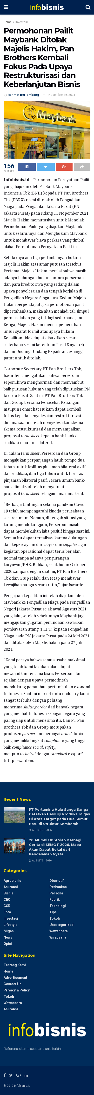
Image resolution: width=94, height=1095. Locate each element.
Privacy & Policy (17, 990)
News (8, 937)
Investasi (21, 22)
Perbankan (58, 887)
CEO (7, 899)
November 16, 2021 (61, 95)
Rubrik (54, 899)
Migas (9, 931)
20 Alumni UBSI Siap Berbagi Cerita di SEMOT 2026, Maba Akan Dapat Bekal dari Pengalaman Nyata (55, 847)
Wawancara (58, 931)
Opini (8, 944)
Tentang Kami (15, 965)
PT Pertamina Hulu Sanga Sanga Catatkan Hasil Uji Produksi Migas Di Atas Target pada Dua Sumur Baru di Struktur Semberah (59, 816)
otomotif (56, 881)
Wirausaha (57, 937)
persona (56, 893)
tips (53, 912)
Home (8, 22)
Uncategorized (61, 925)
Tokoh (54, 918)
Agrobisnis (12, 881)
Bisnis (8, 893)
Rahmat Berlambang (23, 95)
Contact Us (12, 984)
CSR (7, 906)
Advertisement (15, 978)
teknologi (57, 906)
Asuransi (11, 887)
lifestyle (10, 925)
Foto (7, 912)
